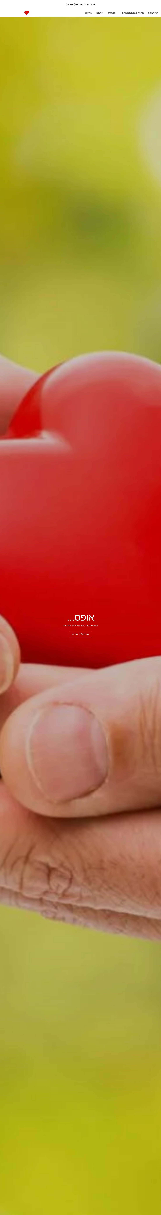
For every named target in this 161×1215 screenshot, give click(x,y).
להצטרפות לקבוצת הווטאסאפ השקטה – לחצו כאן (81, 616)
